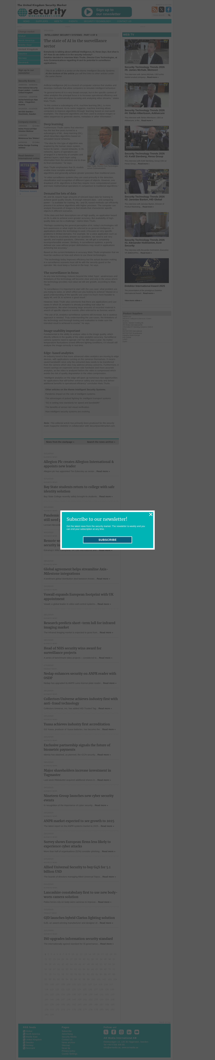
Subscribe (108, 539)
